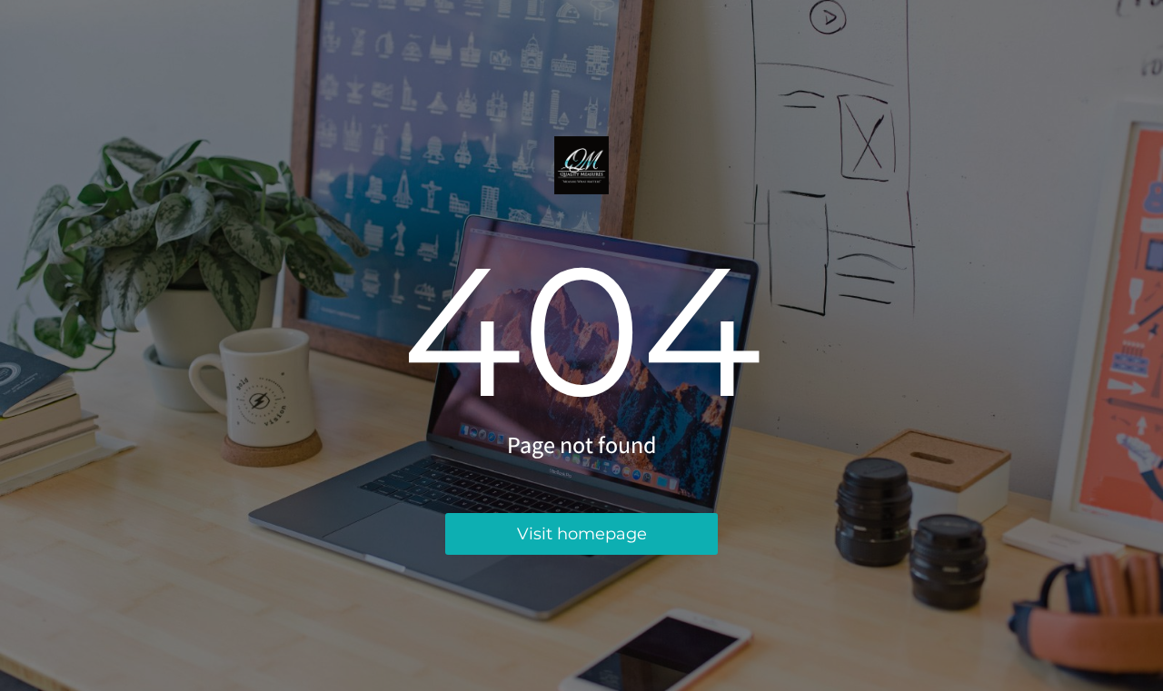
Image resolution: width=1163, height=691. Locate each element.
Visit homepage (582, 534)
